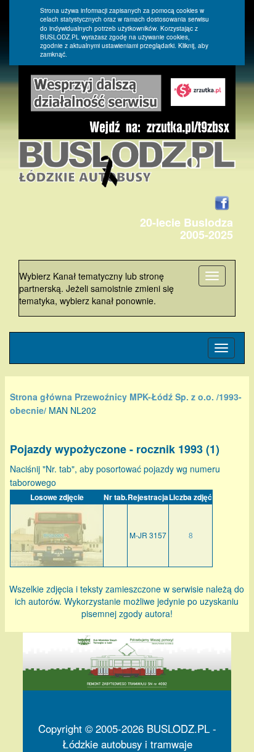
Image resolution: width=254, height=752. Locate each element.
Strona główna (41, 396)
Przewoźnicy (101, 396)
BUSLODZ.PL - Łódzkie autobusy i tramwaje (139, 736)
